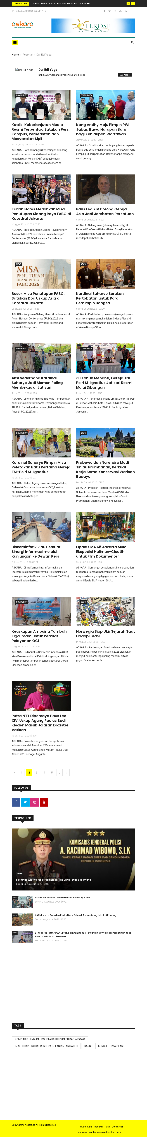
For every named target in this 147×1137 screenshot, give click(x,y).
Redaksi (98, 1126)
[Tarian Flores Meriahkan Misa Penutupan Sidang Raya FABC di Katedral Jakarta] (41, 189)
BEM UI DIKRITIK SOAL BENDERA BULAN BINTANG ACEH (46, 1046)
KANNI (87, 1046)
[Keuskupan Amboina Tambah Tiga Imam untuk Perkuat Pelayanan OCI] (41, 611)
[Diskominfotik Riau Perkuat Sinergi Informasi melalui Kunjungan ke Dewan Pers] (41, 527)
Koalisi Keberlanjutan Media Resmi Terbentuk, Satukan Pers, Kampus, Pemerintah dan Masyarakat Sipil (41, 131)
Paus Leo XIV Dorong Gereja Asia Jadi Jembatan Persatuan (105, 211)
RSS (119, 1132)
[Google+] (115, 11)
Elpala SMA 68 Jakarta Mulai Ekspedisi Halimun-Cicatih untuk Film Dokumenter (101, 551)
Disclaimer (117, 1126)
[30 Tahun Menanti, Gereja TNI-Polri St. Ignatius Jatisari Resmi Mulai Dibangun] (105, 358)
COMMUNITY (21, 95)
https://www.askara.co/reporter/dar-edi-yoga (62, 74)
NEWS (18, 180)
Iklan (107, 1126)
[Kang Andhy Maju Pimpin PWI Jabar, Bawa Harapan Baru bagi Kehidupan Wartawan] (105, 105)
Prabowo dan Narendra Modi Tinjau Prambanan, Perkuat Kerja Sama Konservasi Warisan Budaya (105, 469)
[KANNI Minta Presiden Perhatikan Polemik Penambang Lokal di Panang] (22, 919)
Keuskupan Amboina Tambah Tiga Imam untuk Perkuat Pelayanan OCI (39, 636)
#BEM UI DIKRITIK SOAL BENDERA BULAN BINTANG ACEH (61, 3)
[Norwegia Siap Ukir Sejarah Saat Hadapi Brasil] (105, 611)
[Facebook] (105, 11)
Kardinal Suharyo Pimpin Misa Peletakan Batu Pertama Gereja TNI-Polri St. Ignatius (41, 467)
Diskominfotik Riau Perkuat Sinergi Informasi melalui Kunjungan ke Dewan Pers (36, 551)
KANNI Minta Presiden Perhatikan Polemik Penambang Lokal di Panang (75, 915)
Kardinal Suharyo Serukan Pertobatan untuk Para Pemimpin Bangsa (100, 298)
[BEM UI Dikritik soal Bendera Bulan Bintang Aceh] (22, 902)
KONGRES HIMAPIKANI (111, 1046)
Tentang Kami (85, 1126)
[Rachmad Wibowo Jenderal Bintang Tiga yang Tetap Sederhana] (73, 859)
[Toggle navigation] (15, 42)
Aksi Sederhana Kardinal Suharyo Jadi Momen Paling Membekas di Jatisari (37, 383)
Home (15, 54)
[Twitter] (109, 11)
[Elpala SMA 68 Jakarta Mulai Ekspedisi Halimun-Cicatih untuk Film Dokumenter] (105, 527)
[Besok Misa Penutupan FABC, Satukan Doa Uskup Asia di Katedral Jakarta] (41, 274)
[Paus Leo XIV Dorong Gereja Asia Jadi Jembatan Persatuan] (105, 189)
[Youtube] (120, 11)
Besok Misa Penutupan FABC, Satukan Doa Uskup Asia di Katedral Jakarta (38, 298)
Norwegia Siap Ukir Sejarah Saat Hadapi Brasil (105, 634)
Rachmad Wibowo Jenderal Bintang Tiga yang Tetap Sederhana (53, 879)
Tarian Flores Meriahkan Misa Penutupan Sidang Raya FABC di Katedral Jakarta (41, 214)
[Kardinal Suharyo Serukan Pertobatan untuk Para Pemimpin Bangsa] (105, 274)
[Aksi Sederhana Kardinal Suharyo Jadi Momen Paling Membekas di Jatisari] (41, 358)
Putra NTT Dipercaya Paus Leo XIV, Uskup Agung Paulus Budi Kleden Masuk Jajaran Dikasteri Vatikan (40, 722)
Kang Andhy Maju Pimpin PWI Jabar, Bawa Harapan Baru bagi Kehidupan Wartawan (102, 129)
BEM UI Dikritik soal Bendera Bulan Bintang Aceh (62, 897)
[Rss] (126, 11)
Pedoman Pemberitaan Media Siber (96, 1132)
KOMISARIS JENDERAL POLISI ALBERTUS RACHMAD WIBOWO (50, 1039)
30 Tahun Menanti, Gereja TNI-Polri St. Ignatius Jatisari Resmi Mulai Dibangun (104, 383)
